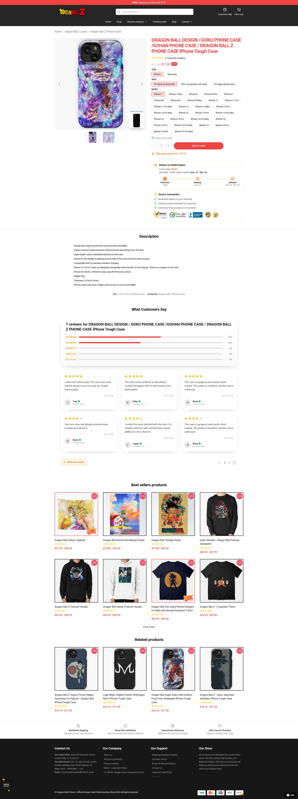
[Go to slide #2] (108, 137)
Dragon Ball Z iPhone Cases (106, 31)
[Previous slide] (59, 84)
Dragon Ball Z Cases (76, 31)
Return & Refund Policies (163, 763)
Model (154, 89)
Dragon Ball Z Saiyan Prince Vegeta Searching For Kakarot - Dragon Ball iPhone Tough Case (74, 698)
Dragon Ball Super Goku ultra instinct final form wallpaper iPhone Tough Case (171, 698)
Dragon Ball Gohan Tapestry (70, 540)
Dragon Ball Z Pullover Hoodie (71, 606)
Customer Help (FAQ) (162, 772)
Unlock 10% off (6, 785)
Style (153, 79)
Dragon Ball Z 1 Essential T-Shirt (217, 606)
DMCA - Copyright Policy (115, 768)
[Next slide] (141, 84)
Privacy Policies (111, 763)
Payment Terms (159, 759)
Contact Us (157, 768)
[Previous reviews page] (219, 463)
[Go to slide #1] (92, 137)
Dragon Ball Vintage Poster (166, 540)
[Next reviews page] (234, 463)
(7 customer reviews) (175, 58)
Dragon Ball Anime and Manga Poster (123, 540)
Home (58, 31)
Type (153, 69)
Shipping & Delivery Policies (165, 755)
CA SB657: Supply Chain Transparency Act (124, 772)
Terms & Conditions (113, 759)
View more (149, 627)
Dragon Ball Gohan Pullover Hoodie (122, 606)
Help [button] (292, 795)
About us (108, 755)
